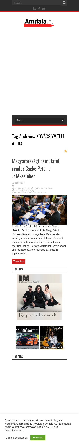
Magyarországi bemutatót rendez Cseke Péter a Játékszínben (36, 168)
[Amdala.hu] (39, 25)
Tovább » (18, 261)
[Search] (64, 3)
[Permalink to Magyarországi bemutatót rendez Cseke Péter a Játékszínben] (39, 223)
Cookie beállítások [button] (17, 437)
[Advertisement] (39, 71)
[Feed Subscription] (65, 151)
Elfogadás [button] (38, 437)
